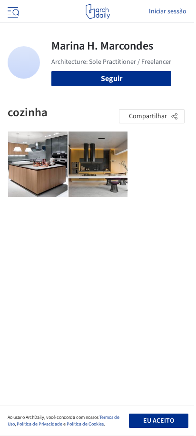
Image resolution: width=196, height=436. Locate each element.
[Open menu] (12, 11)
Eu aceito (158, 421)
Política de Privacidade (39, 424)
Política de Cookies (85, 424)
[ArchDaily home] (98, 11)
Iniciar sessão (167, 11)
